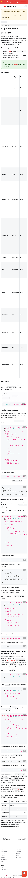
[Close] (27, 1)
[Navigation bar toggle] (2, 6)
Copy (24, 404)
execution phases (11, 660)
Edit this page (6, 832)
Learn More (16, 2)
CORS (9, 51)
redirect (16, 64)
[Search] (25, 6)
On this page (5, 25)
